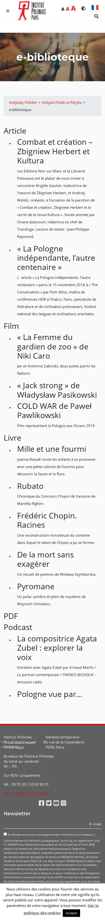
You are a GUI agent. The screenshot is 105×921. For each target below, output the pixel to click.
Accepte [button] (71, 913)
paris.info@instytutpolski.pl (27, 793)
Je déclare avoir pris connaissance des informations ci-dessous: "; (51, 834)
